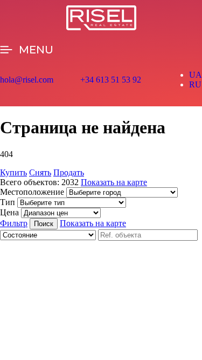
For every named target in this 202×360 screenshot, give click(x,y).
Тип (7, 202)
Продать (68, 172)
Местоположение (32, 191)
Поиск (43, 224)
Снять (40, 172)
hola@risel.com (26, 79)
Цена (9, 212)
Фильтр (13, 223)
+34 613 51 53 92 (110, 79)
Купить (13, 172)
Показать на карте (114, 182)
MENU (36, 49)
